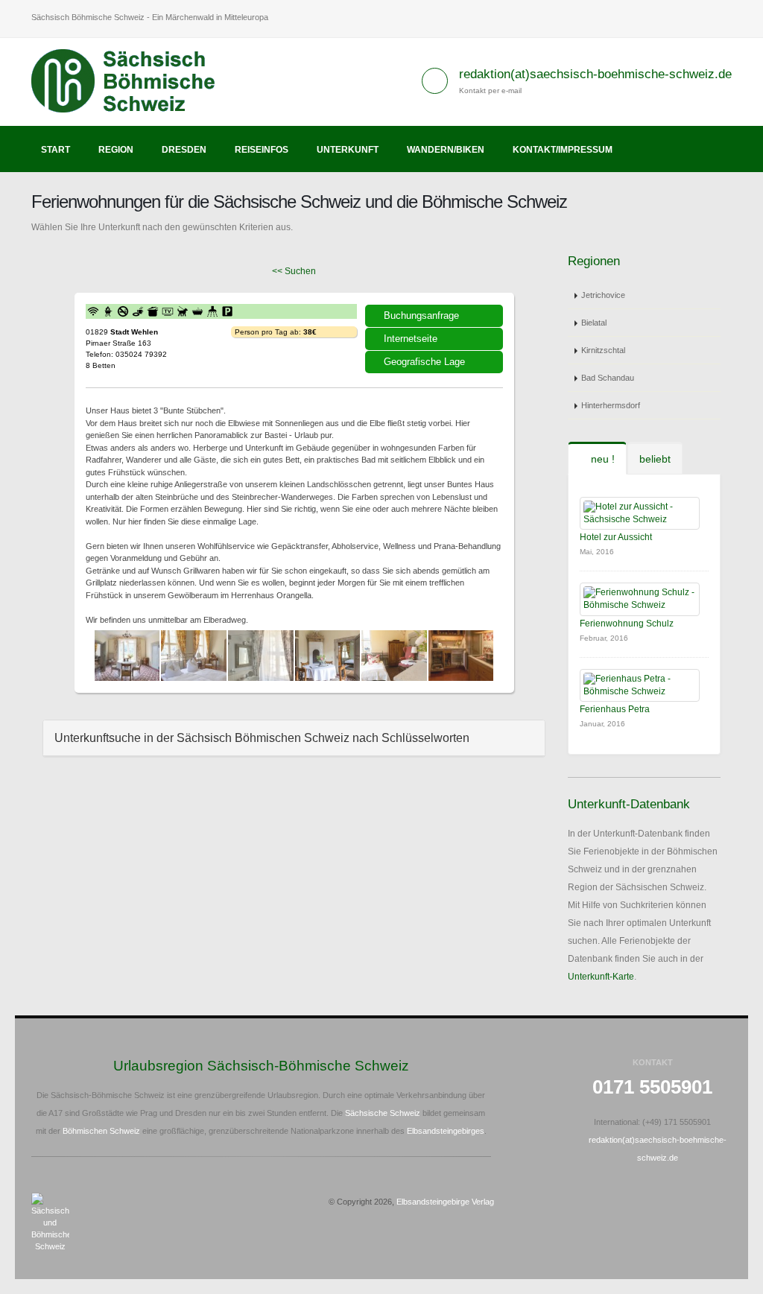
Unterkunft (348, 150)
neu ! (601, 459)
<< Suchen (294, 271)
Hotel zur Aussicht (616, 537)
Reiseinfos (261, 150)
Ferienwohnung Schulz (627, 623)
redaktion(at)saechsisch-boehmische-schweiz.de (595, 74)
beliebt (655, 459)
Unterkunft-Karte (601, 976)
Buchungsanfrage (421, 315)
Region (115, 150)
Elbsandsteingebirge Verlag (445, 1201)
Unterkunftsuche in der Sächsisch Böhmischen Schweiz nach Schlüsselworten (261, 738)
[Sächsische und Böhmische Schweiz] (131, 81)
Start (55, 150)
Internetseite (410, 338)
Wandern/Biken (445, 150)
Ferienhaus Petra (615, 709)
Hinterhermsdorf (610, 405)
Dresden (184, 150)
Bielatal (594, 322)
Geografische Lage (424, 361)
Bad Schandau (607, 377)
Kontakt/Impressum (562, 150)
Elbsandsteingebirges (445, 1130)
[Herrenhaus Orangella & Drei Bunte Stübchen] (127, 655)
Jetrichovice (603, 295)
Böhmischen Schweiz (101, 1130)
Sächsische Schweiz (382, 1113)
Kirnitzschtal (603, 350)
